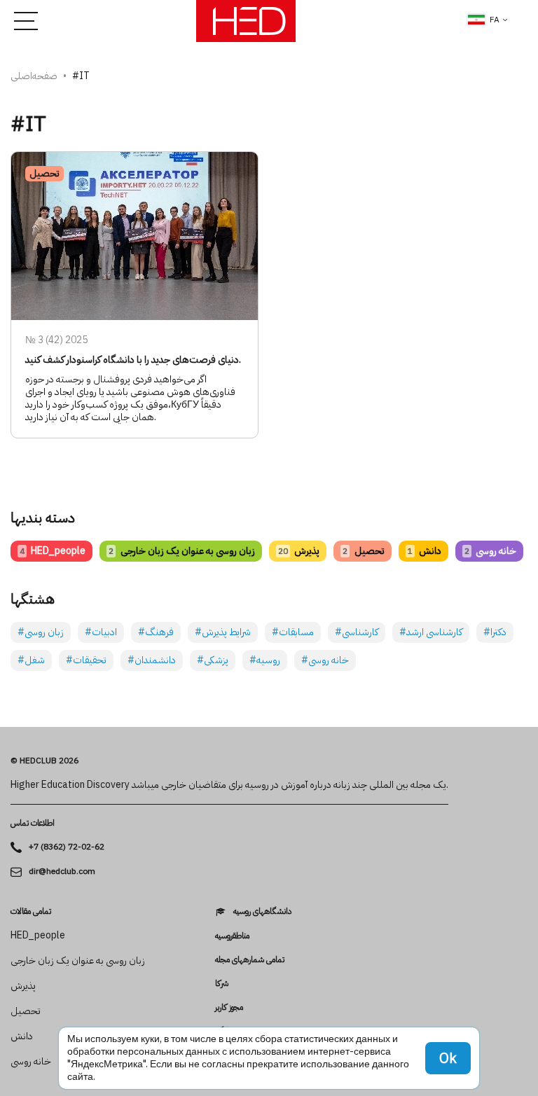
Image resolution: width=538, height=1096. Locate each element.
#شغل (31, 660)
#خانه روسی (325, 660)
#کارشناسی (356, 632)
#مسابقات (293, 632)
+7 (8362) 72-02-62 (66, 847)
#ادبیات (101, 632)
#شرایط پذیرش (223, 632)
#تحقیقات (86, 660)
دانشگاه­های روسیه (262, 911)
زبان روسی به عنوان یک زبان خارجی (181, 550)
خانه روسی (490, 550)
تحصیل (363, 550)
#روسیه (264, 660)
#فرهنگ (156, 632)
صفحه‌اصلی (34, 76)
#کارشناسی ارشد (430, 632)
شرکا (221, 983)
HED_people (52, 550)
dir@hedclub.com (62, 872)
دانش (424, 550)
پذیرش (298, 550)
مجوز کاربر (229, 1007)
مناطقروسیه (232, 935)
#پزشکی (212, 660)
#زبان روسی (41, 632)
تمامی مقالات (31, 911)
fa (494, 19)
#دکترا (494, 632)
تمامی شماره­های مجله (249, 959)
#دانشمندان (151, 660)
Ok (448, 1058)
